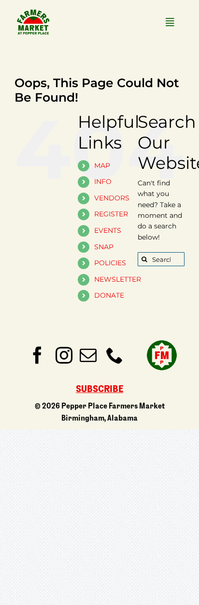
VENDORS (111, 198)
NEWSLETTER (117, 279)
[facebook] (37, 355)
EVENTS (107, 230)
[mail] (88, 355)
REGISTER (111, 214)
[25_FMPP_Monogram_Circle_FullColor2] (162, 338)
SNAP (104, 246)
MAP (102, 165)
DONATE (109, 295)
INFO (103, 181)
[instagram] (64, 355)
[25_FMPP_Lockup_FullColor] (33, 10)
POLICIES (110, 262)
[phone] (114, 355)
